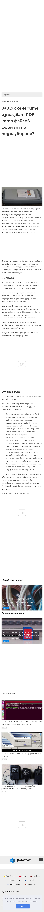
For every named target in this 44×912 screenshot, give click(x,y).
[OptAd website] (35, 258)
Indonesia (16, 880)
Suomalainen (15, 884)
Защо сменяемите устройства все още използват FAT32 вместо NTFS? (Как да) (21, 635)
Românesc (10, 876)
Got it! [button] (23, 906)
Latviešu (36, 876)
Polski (23, 876)
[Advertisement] (22, 22)
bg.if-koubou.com (10, 891)
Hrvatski (30, 880)
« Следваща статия (12, 580)
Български (31, 884)
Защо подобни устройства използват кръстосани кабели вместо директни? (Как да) (19, 602)
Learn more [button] (33, 901)
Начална (5, 101)
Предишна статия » (13, 613)
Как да (15, 101)
